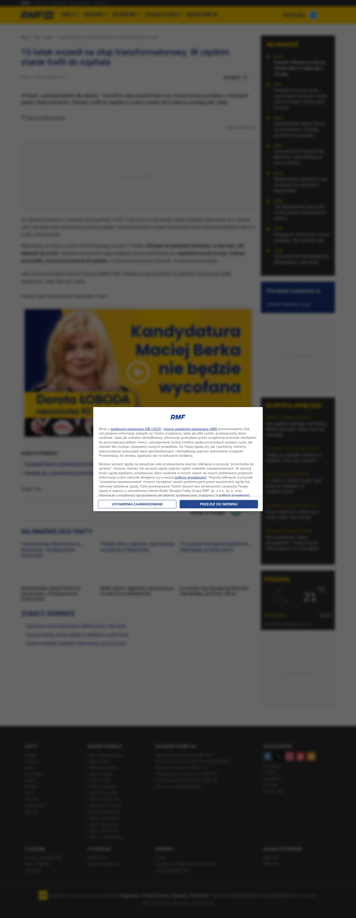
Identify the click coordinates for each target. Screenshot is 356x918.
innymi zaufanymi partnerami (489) (190, 429)
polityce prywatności (190, 477)
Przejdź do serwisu (219, 504)
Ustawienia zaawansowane (137, 504)
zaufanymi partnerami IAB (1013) (135, 429)
